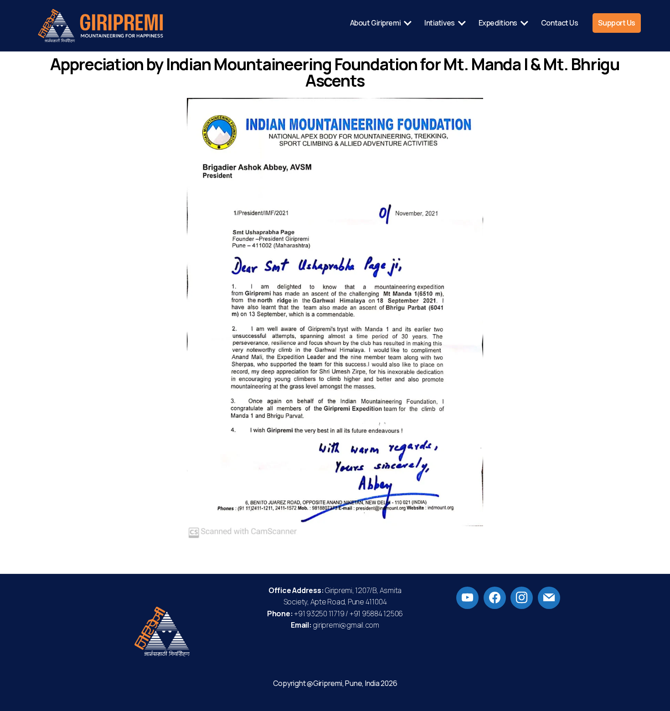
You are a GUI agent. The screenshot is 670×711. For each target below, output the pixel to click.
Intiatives (439, 23)
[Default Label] (467, 597)
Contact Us (559, 23)
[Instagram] (521, 597)
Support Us (616, 23)
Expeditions (498, 23)
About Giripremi (375, 23)
